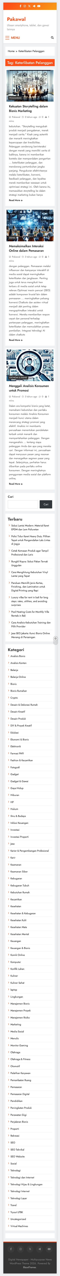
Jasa (12, 844)
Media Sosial (17, 1031)
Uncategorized (18, 1219)
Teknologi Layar (18, 1198)
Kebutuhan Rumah (20, 892)
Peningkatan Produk (21, 1108)
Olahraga (15, 1052)
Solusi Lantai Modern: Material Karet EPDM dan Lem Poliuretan (30, 527)
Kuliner (14, 976)
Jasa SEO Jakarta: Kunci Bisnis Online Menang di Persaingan (30, 635)
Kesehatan (15, 906)
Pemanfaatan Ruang (20, 1080)
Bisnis (12, 237)
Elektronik (15, 746)
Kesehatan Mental (19, 934)
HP (12, 802)
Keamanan (15, 865)
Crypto (14, 698)
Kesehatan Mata (18, 927)
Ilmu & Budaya (18, 816)
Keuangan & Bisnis (20, 948)
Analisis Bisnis (17, 656)
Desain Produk (18, 719)
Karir (12, 858)
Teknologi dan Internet (22, 1177)
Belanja (14, 670)
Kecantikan (16, 899)
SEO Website (17, 1156)
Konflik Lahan (17, 969)
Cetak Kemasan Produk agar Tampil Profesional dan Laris (29, 552)
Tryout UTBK (16, 1212)
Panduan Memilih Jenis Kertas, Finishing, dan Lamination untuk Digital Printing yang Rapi (28, 586)
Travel (13, 1205)
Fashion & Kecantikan (21, 760)
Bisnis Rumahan (18, 691)
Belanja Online (18, 677)
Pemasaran (15, 98)
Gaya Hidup (17, 788)
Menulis (14, 1038)
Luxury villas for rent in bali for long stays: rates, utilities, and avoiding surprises (29, 601)
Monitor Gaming (19, 1045)
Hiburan (14, 795)
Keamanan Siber (19, 871)
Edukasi (14, 732)
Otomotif (15, 1066)
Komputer (15, 962)
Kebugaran (16, 878)
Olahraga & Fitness (20, 1059)
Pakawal (16, 19)
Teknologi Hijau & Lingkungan (26, 1184)
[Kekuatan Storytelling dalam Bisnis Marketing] (30, 86)
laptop (13, 990)
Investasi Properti (19, 837)
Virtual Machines (19, 1226)
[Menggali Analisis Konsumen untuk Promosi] (30, 365)
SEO (12, 1142)
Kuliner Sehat (17, 983)
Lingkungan (16, 997)
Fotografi (15, 767)
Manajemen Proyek (20, 1010)
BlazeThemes (29, 1267)
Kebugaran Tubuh (19, 885)
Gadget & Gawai (19, 781)
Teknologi (15, 1170)
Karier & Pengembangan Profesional (29, 851)
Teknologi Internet (20, 1191)
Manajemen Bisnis (20, 1003)
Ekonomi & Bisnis (18, 377)
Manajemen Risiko (20, 1017)
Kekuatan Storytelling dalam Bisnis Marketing (28, 108)
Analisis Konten (18, 663)
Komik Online (17, 955)
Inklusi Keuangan (19, 823)
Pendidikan (16, 1101)
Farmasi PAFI (17, 753)
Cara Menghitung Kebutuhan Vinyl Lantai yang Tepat (29, 574)
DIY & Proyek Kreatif (21, 725)
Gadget (14, 774)
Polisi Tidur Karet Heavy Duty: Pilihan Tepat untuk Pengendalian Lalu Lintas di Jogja (30, 540)
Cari (11, 497)
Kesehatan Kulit (18, 920)
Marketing (15, 1024)
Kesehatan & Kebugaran (23, 913)
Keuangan (15, 941)
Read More (14, 200)
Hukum (14, 809)
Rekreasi (14, 1136)
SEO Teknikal (17, 1149)
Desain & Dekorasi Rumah (24, 705)
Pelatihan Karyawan (20, 1073)
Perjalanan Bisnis (19, 1122)
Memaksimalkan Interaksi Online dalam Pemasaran (26, 248)
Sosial (13, 1163)
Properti (14, 1129)
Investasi (15, 830)
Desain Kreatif (17, 712)
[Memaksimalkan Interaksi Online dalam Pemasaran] (30, 225)
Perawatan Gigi (18, 1115)
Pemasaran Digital (19, 1094)
